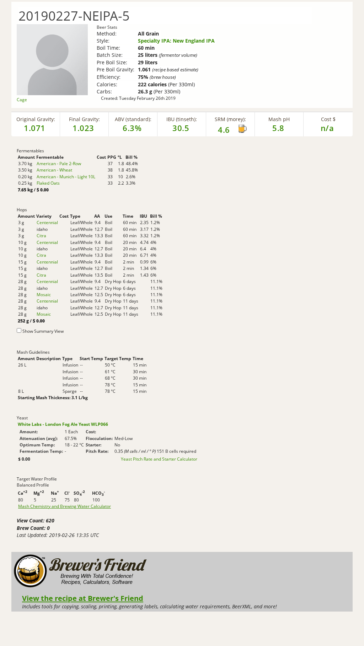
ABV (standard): (133, 119)
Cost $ (328, 119)
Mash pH (279, 119)
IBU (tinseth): (181, 119)
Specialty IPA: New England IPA (176, 40)
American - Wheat (54, 170)
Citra (41, 236)
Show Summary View (43, 331)
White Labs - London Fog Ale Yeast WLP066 (63, 424)
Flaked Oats (48, 183)
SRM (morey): (230, 119)
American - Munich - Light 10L (66, 177)
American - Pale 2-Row (59, 164)
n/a (327, 128)
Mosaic (44, 295)
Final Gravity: (84, 119)
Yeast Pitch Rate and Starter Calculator (159, 459)
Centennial (47, 222)
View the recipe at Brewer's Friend (82, 598)
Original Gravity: (35, 119)
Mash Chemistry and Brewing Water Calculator (64, 506)
